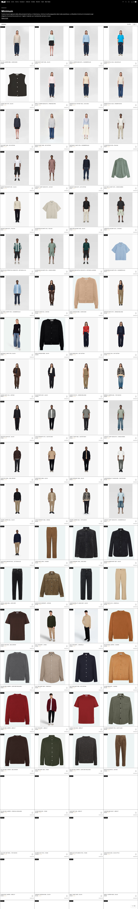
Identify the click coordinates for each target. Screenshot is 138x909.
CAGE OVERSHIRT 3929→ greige (42, 519)
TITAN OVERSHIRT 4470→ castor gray (44, 436)
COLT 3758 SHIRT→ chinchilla (77, 644)
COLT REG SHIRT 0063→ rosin (42, 769)
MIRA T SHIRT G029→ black (76, 894)
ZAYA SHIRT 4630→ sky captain (8, 145)
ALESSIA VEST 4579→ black (7, 103)
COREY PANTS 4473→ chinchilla (111, 603)
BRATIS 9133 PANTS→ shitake (111, 769)
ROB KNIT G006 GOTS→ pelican (8, 228)
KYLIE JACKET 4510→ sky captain (111, 353)
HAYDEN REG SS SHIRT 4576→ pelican (43, 228)
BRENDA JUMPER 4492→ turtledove (112, 395)
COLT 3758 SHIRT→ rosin (41, 644)
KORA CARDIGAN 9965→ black (42, 353)
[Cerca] (125, 2)
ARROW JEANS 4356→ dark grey (8, 603)
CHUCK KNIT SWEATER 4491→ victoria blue (11, 561)
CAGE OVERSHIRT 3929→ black (77, 478)
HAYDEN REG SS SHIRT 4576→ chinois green (45, 270)
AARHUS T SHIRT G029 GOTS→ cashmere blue (115, 519)
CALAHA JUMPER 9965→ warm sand (9, 62)
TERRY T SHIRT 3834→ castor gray (78, 436)
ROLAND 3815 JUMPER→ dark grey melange (80, 769)
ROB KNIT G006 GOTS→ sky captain (78, 186)
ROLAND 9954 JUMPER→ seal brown (9, 769)
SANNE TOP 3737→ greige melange (78, 395)
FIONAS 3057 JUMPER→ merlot (8, 894)
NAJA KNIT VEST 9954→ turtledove (9, 852)
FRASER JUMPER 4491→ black (8, 519)
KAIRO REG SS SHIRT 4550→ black (77, 228)
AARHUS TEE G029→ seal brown (8, 644)
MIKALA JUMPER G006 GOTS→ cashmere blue (80, 62)
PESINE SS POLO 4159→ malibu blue (112, 62)
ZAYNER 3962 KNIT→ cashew (110, 686)
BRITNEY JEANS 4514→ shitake (42, 311)
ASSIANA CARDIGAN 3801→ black (42, 894)
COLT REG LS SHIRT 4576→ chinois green (113, 186)
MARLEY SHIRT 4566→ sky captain (43, 145)
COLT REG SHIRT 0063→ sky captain (78, 686)
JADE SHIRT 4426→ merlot (76, 811)
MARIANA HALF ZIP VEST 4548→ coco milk (79, 103)
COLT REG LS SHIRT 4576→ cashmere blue (10, 311)
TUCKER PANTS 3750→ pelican (111, 145)
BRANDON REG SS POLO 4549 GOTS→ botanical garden (83, 270)
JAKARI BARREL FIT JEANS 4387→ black (79, 603)
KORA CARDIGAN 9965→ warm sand (78, 311)
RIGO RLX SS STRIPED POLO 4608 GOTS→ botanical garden (14, 270)
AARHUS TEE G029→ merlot (76, 728)
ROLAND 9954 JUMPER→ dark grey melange (11, 686)
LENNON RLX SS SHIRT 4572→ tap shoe (113, 228)
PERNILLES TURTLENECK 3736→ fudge (78, 852)
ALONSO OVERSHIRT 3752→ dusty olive (113, 728)
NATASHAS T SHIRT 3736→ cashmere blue (79, 145)
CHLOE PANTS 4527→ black (41, 395)
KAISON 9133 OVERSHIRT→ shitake (43, 603)
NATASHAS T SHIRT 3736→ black (8, 353)
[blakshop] (3, 2)
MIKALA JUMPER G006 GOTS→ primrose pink (45, 103)
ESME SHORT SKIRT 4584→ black (42, 62)
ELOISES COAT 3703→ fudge (41, 852)
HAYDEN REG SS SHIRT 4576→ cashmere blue (114, 270)
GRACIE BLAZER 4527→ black (7, 436)
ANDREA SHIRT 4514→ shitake (7, 395)
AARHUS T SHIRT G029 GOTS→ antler (44, 186)
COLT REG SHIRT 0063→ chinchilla (43, 686)
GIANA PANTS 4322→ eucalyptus (111, 852)
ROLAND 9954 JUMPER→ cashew (111, 644)
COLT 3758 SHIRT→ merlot (41, 728)
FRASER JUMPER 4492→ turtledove (78, 519)
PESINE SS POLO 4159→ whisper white (113, 103)
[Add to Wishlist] (32, 63)
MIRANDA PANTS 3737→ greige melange (113, 311)
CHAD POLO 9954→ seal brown (8, 478)
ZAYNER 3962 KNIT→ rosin (41, 811)
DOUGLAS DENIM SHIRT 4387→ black (112, 561)
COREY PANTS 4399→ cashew (42, 561)
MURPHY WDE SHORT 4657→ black (8, 186)
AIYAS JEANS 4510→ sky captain (77, 353)
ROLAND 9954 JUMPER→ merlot (8, 728)
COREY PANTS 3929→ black (41, 478)
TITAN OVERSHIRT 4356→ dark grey (78, 561)
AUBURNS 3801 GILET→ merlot (111, 811)
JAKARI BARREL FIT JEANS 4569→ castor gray (115, 478)
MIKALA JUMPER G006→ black (111, 894)
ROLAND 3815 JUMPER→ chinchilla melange (11, 811)
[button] (4, 24)
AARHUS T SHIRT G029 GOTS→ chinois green (114, 436)
